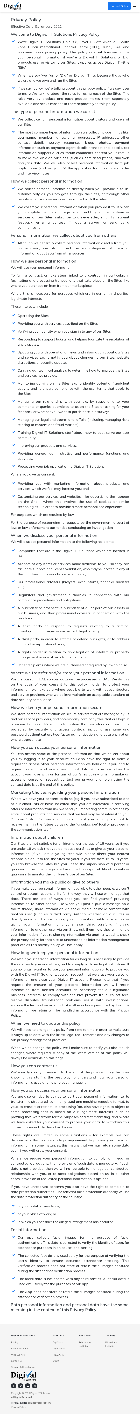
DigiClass (58, 1342)
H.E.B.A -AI (58, 1354)
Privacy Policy (18, 1407)
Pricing (14, 1342)
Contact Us (17, 1360)
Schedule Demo (19, 1348)
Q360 (56, 1360)
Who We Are (18, 1354)
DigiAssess (59, 1348)
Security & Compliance (23, 1367)
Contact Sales (119, 6)
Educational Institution (85, 1344)
